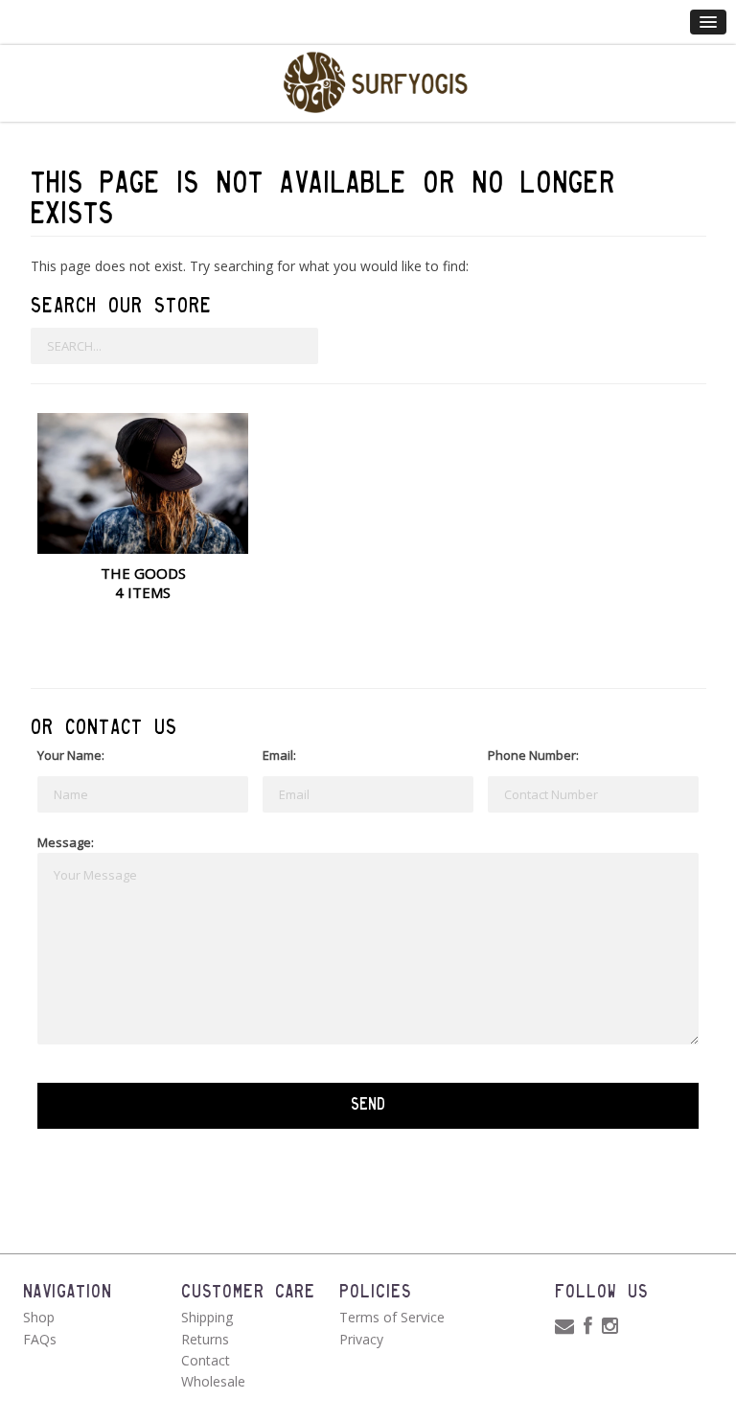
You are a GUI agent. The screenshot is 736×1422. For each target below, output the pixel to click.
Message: (65, 842)
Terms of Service (392, 1317)
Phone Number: (533, 755)
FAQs (40, 1339)
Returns (205, 1339)
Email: (279, 755)
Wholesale (213, 1381)
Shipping (207, 1317)
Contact (205, 1360)
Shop (39, 1317)
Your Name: (70, 755)
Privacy (361, 1339)
